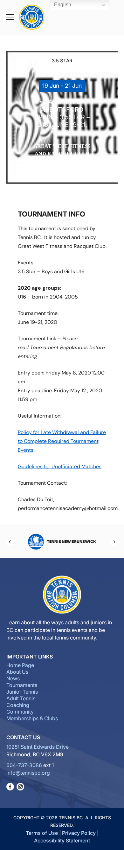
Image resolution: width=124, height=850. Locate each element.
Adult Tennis (20, 698)
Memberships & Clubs (32, 718)
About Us (17, 672)
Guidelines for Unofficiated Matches (59, 466)
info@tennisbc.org (28, 773)
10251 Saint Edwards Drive (37, 747)
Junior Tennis (22, 692)
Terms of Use (42, 833)
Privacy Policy (79, 833)
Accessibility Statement (62, 840)
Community (20, 711)
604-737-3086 (24, 765)
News (13, 678)
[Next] (114, 541)
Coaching (17, 705)
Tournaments (21, 685)
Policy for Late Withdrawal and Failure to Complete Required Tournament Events (62, 441)
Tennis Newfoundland (82, 541)
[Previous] (10, 541)
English (62, 4)
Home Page (20, 665)
